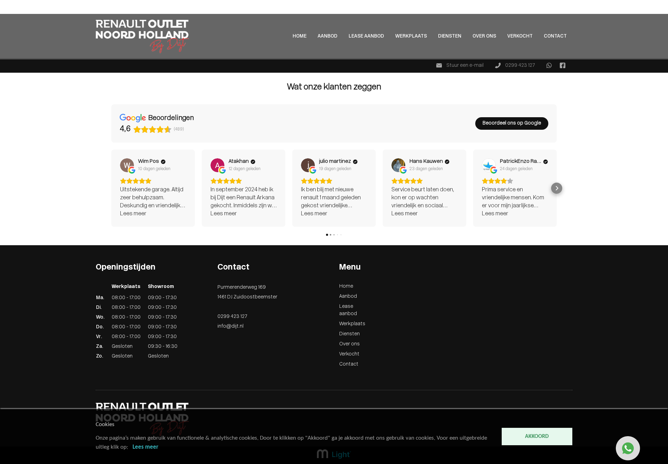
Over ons (484, 36)
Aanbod (9, 11)
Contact (555, 36)
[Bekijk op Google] (127, 165)
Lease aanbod (366, 36)
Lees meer (145, 447)
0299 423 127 (519, 65)
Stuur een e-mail (464, 65)
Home (7, 3)
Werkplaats (411, 36)
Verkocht (520, 36)
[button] (111, 188)
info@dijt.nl (230, 326)
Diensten (449, 36)
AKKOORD (537, 436)
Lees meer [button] (133, 214)
